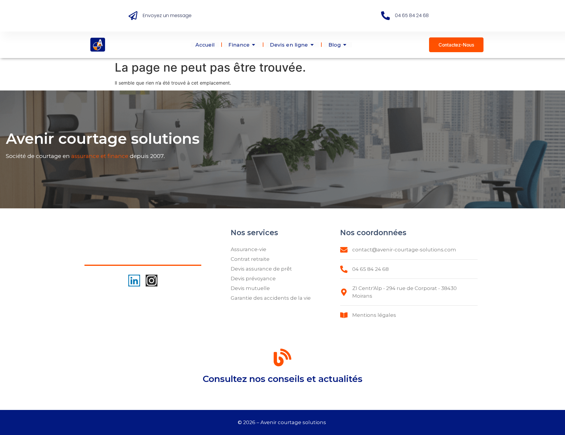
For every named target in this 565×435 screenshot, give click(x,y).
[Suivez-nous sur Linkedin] (134, 280)
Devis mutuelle (250, 288)
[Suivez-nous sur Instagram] (151, 280)
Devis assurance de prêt (261, 269)
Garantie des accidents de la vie (271, 298)
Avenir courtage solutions (293, 422)
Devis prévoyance (253, 278)
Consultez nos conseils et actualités (283, 378)
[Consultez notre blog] (282, 359)
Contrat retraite (250, 259)
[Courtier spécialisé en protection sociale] (97, 45)
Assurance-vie (248, 249)
